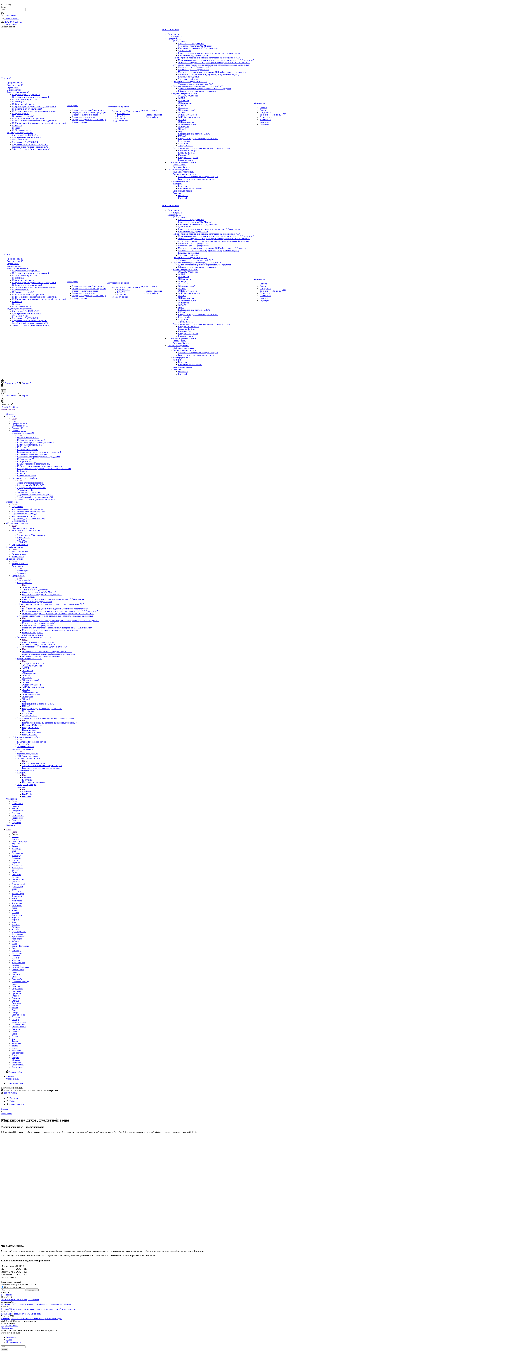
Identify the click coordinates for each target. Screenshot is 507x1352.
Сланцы (15, 1019)
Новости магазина (12, 1287)
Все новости (6, 1295)
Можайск (16, 958)
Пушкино (16, 998)
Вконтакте (14, 1098)
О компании (17, 803)
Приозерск (16, 991)
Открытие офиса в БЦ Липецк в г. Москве (20, 1299)
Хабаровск (16, 1043)
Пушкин (15, 996)
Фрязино (16, 1041)
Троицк (15, 1036)
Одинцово (16, 974)
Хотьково (16, 1048)
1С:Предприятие (29, 587)
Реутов (15, 1005)
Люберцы (16, 955)
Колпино (16, 927)
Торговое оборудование (27, 754)
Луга (14, 948)
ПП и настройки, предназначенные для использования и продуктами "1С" (56, 609)
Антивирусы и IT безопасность (31, 535)
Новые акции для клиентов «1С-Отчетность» (21, 1314)
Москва (15, 836)
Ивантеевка (17, 905)
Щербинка (16, 1062)
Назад (14, 419)
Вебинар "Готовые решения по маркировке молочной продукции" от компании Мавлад (41, 1309)
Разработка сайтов (20, 552)
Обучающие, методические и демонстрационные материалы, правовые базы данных (60, 621)
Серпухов (16, 1017)
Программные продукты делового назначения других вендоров (51, 723)
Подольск (16, 986)
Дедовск (15, 877)
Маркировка (17, 506)
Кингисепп (17, 915)
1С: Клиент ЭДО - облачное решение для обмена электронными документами (36, 1304)
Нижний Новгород (20, 967)
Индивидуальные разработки (30, 483)
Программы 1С (24, 580)
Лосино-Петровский (21, 946)
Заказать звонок (8, 409)
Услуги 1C (16, 421)
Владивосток (17, 853)
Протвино (16, 993)
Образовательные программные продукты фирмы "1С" (47, 651)
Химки (15, 1046)
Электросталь (18, 1065)
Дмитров (16, 882)
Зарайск (15, 898)
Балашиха (16, 846)
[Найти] (2, 12)
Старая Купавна (19, 1027)
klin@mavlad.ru (10, 1093)
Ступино (16, 1029)
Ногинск (16, 972)
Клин (14, 922)
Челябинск (16, 1050)
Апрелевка (16, 844)
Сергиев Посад (18, 1015)
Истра (14, 908)
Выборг (15, 870)
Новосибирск (18, 970)
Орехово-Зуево (18, 979)
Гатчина (15, 872)
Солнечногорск (19, 1022)
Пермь (14, 984)
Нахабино (16, 965)
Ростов (15, 1008)
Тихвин (15, 1031)
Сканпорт (26, 792)
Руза (14, 1010)
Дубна (14, 889)
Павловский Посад (20, 981)
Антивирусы (23, 571)
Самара (15, 1012)
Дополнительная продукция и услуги (39, 642)
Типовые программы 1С (28, 438)
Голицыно (16, 874)
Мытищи (16, 960)
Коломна (16, 924)
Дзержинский (18, 879)
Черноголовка (18, 1053)
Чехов (14, 1055)
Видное (15, 851)
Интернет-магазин (20, 563)
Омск (14, 977)
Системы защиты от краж (33, 763)
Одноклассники (17, 1104)
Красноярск (17, 939)
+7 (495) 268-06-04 (9, 24)
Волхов (15, 860)
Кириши (15, 917)
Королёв (15, 929)
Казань (15, 910)
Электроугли (17, 1067)
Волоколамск (18, 858)
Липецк (15, 839)
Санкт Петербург (19, 841)
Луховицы (16, 951)
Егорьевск (16, 891)
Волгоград (16, 855)
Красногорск (17, 934)
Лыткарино (17, 953)
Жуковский (17, 896)
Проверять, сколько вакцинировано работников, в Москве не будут (31, 1318)
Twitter (12, 1101)
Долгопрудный (18, 884)
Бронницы (16, 848)
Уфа (13, 1038)
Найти (4, 1350)
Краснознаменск (19, 936)
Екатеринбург (18, 893)
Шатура (15, 1057)
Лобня (14, 943)
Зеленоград (17, 903)
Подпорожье (17, 989)
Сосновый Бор (18, 1024)
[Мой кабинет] (2, 380)
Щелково (16, 1060)
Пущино (15, 1000)
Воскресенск (17, 865)
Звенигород (17, 901)
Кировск (15, 920)
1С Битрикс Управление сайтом (31, 742)
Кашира (15, 912)
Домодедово (17, 886)
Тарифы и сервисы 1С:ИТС (34, 663)
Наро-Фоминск (18, 962)
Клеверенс (27, 777)
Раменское (16, 1003)
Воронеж (16, 863)
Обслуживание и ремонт (23, 528)
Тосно (14, 1034)
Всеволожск (17, 867)
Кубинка (15, 941)
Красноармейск (19, 932)
